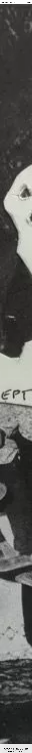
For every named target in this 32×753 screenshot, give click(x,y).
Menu (29, 2)
